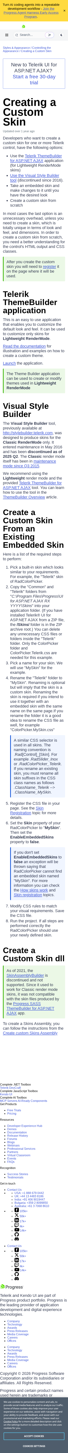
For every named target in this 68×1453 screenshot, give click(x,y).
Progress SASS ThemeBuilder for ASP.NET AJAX (30, 1008)
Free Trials (14, 1110)
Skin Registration (27, 810)
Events (11, 1158)
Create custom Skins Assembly (30, 1033)
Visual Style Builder (26, 410)
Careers (12, 1337)
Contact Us (14, 1189)
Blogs (11, 1142)
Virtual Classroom (18, 1155)
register (49, 266)
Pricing (11, 1113)
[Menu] (7, 35)
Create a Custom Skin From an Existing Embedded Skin (33, 529)
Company (13, 1321)
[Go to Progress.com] (12, 1288)
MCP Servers (8, 1100)
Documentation (17, 1132)
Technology (14, 1324)
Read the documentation (24, 346)
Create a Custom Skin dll (34, 954)
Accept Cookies (34, 1436)
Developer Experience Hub (24, 1125)
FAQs (11, 1161)
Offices (11, 1340)
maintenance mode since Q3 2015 (29, 463)
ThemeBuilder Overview (24, 497)
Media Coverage (18, 1334)
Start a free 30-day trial (34, 79)
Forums (12, 1138)
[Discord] (17, 1239)
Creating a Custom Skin (36, 51)
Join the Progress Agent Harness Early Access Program (31, 13)
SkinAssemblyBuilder (25, 975)
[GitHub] (17, 1235)
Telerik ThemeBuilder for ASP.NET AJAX (36, 158)
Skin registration (28, 895)
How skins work (34, 890)
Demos (12, 1129)
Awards (12, 1327)
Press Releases (17, 1331)
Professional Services (21, 1148)
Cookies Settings (34, 1446)
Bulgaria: (31, 1202)
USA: (29, 1193)
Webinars (13, 1145)
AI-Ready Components (32, 1100)
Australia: (32, 1206)
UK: (29, 1196)
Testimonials (15, 1177)
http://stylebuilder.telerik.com (28, 433)
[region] (34, 1425)
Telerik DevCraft (10, 1087)
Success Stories (17, 1174)
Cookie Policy (11, 1421)
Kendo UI (6, 1094)
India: (30, 1199)
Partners (12, 1152)
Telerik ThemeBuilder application (30, 302)
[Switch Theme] (61, 35)
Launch (9, 363)
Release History (17, 1135)
